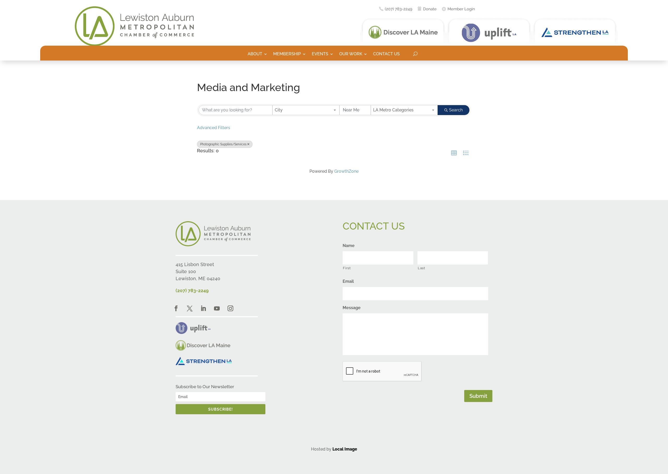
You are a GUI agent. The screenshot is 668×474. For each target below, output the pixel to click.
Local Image (344, 449)
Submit (478, 396)
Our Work (350, 54)
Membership (287, 54)
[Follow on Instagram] (230, 308)
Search (456, 109)
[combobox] (305, 110)
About (255, 54)
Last (421, 268)
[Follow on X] (189, 308)
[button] (454, 153)
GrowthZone (346, 171)
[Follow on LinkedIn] (203, 308)
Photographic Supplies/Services (223, 144)
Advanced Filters (213, 127)
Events (320, 54)
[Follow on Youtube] (217, 308)
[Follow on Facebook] (176, 308)
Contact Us (386, 54)
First (347, 268)
